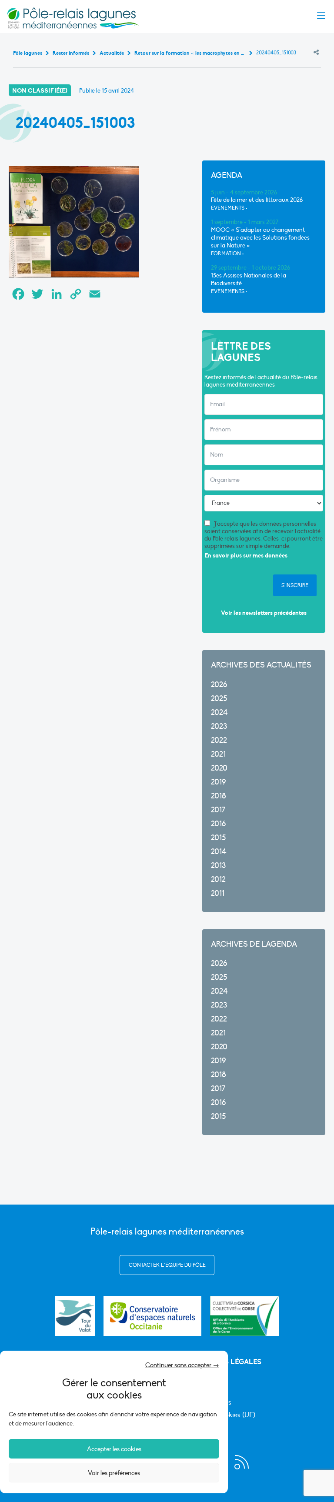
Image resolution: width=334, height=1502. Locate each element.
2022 (219, 740)
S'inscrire (294, 585)
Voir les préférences (114, 1473)
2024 (219, 712)
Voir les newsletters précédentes (264, 613)
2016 (218, 823)
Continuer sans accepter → (182, 1365)
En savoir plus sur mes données (245, 555)
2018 (218, 796)
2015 (218, 837)
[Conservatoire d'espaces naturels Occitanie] (152, 1316)
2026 (219, 684)
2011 (217, 893)
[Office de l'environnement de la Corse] (244, 1316)
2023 (219, 726)
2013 (218, 865)
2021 (218, 754)
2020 (219, 768)
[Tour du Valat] (75, 1316)
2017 (218, 809)
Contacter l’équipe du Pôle (167, 1265)
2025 (219, 698)
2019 (218, 782)
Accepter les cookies (114, 1449)
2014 (219, 851)
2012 (218, 879)
